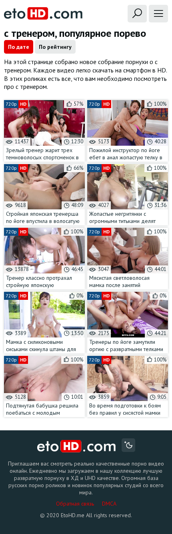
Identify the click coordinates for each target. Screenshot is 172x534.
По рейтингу (55, 46)
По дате (18, 46)
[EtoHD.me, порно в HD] (76, 446)
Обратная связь (75, 503)
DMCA (109, 503)
